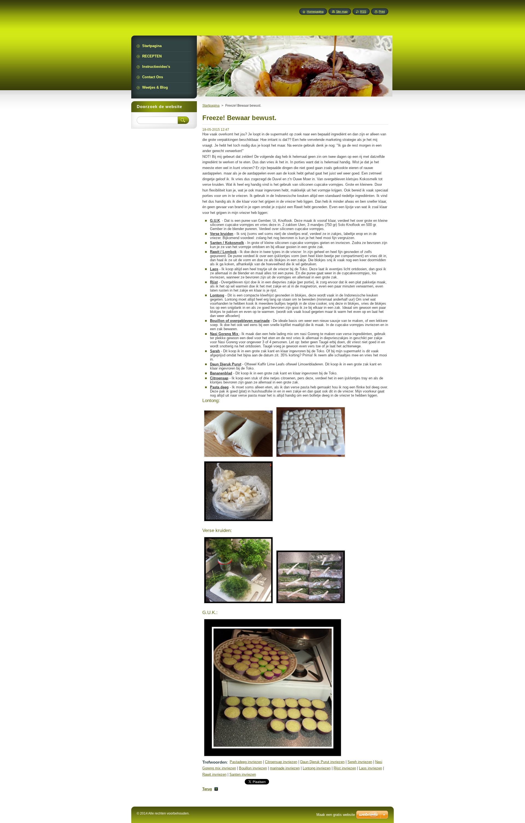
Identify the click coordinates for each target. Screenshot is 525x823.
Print (382, 11)
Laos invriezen (370, 768)
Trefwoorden (214, 762)
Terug (207, 789)
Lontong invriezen (317, 768)
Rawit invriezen (214, 774)
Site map (342, 11)
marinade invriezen (285, 768)
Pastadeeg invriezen (246, 762)
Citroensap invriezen (281, 762)
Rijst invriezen (345, 768)
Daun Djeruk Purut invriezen (322, 762)
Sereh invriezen (360, 762)
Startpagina (211, 105)
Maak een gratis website (335, 815)
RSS (363, 11)
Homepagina (315, 11)
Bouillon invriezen (253, 768)
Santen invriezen (242, 774)
